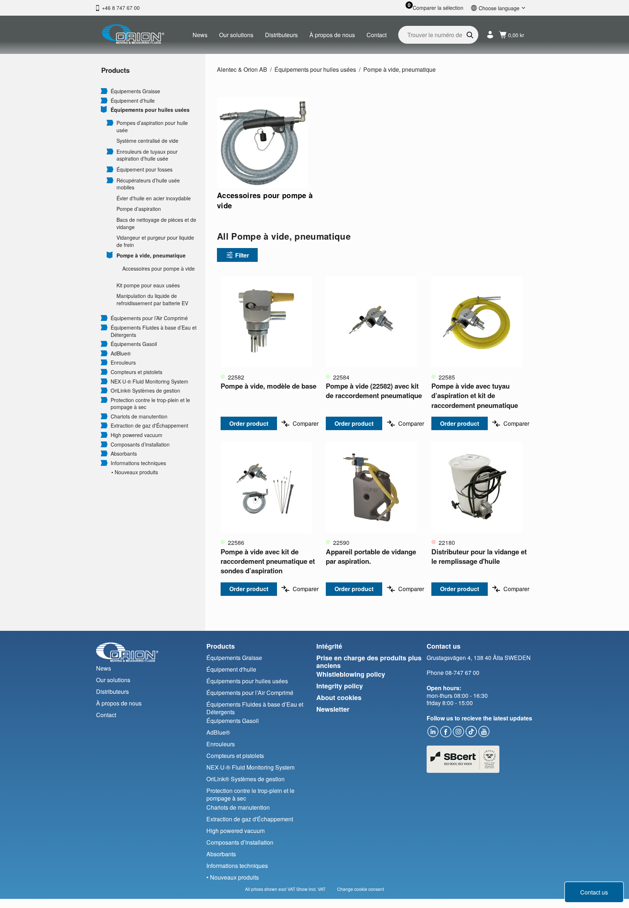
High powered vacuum (136, 435)
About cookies (338, 697)
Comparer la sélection (438, 7)
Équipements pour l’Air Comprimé (149, 318)
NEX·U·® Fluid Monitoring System (149, 381)
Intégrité (329, 646)
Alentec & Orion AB (242, 69)
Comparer (306, 423)
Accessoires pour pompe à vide (158, 268)
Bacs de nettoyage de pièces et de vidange (156, 223)
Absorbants (124, 453)
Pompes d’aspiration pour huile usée (152, 126)
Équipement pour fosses (144, 169)
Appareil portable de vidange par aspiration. (371, 556)
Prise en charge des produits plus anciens (369, 661)
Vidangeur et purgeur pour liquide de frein (155, 241)
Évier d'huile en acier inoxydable (153, 198)
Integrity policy (339, 686)
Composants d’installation (140, 444)
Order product (248, 423)
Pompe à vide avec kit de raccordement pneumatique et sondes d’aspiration (268, 561)
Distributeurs (281, 35)
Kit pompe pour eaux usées (148, 285)
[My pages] (490, 34)
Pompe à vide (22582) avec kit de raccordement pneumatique (374, 390)
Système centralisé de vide (147, 140)
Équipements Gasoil (134, 344)
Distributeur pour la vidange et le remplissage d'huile (479, 556)
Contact (377, 35)
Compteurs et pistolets (136, 372)
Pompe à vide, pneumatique (151, 255)
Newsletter (332, 709)
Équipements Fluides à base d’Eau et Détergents (154, 331)
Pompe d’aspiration (138, 208)
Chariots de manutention (139, 416)
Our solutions (236, 35)
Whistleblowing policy (350, 674)
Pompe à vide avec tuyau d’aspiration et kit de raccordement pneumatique (474, 395)
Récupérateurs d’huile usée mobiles (148, 184)
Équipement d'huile (133, 100)
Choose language (499, 8)
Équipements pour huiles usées (150, 109)
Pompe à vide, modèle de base (268, 386)
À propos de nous (332, 35)
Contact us (594, 892)
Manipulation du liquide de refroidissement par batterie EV (152, 299)
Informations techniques (138, 463)
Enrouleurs (123, 362)
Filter (242, 255)
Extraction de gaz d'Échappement (149, 425)
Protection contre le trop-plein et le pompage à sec (150, 404)
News (200, 35)
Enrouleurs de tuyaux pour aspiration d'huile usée (147, 155)
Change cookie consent (360, 889)
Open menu (104, 91)
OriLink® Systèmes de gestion (145, 390)
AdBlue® (121, 353)
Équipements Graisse (135, 91)
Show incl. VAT (310, 889)
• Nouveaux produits (134, 472)
